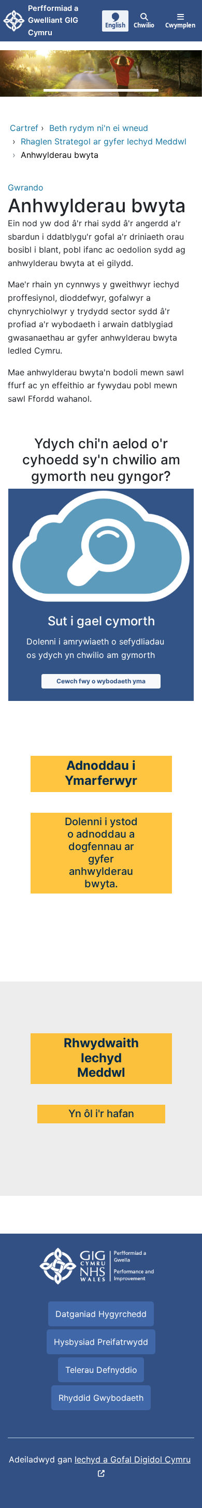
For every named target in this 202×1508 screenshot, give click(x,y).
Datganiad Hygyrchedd (101, 1314)
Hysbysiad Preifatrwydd (101, 1342)
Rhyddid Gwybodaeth (101, 1398)
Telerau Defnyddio (101, 1370)
